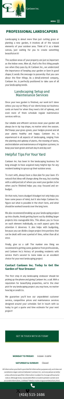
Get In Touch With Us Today (32, 336)
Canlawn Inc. (32, 8)
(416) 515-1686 (32, 394)
